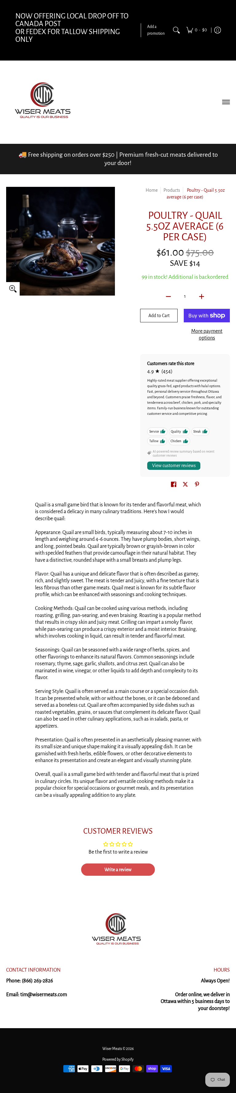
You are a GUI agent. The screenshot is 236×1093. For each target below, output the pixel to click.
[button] (173, 484)
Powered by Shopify (118, 1059)
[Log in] (217, 30)
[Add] (201, 296)
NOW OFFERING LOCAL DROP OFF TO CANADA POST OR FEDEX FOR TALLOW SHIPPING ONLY (71, 27)
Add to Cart (159, 315)
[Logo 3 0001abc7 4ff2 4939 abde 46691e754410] (118, 930)
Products (171, 190)
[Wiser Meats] (44, 102)
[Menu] (226, 102)
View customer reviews (174, 465)
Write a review (118, 869)
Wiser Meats (112, 1049)
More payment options (206, 334)
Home (152, 190)
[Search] (176, 30)
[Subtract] (168, 296)
